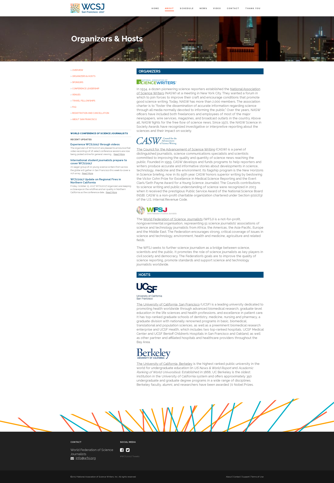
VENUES (76, 94)
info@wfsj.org (86, 458)
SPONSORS (77, 82)
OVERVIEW (77, 70)
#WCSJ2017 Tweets (129, 456)
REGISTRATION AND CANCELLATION (90, 113)
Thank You (253, 8)
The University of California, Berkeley (164, 364)
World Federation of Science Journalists (173, 219)
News (203, 8)
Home (155, 8)
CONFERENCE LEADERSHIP (85, 88)
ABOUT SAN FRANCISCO (84, 119)
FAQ (74, 107)
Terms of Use (257, 477)
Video (217, 8)
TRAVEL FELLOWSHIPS (83, 101)
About (169, 8)
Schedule (187, 8)
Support (245, 477)
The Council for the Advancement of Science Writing (176, 149)
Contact (233, 8)
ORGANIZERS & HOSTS (83, 76)
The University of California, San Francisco (168, 304)
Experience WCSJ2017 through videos (95, 144)
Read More (119, 154)
